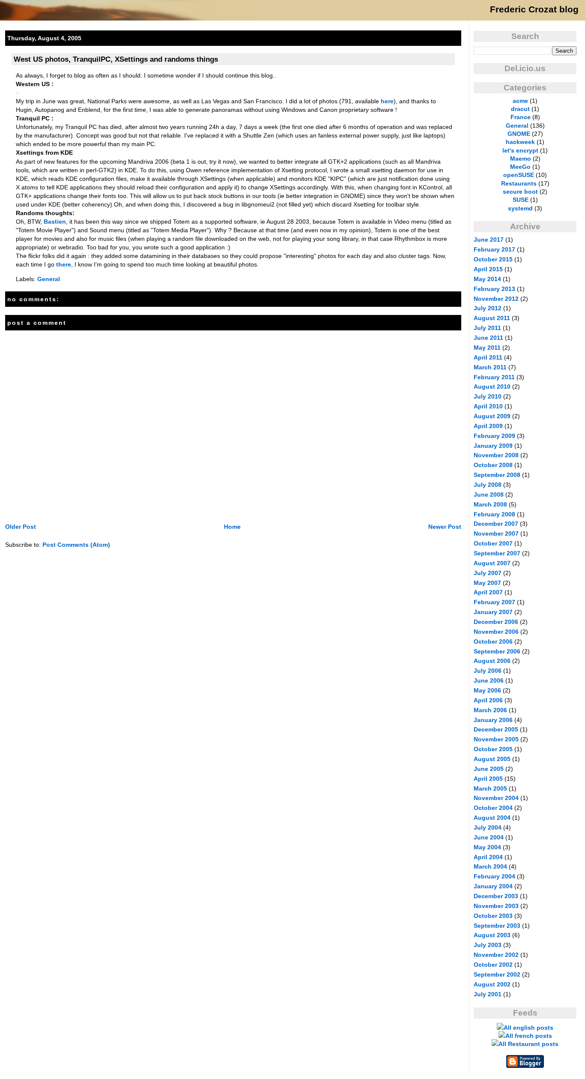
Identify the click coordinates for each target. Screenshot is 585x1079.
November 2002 (496, 954)
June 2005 (489, 768)
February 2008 (494, 514)
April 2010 (488, 406)
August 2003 (492, 935)
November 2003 (496, 905)
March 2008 (490, 504)
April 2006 (488, 700)
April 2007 (488, 592)
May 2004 (487, 847)
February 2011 (494, 377)
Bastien (55, 221)
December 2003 (496, 896)
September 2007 (497, 553)
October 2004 (493, 807)
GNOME (518, 133)
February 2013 (494, 288)
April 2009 (488, 426)
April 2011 (488, 357)
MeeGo (520, 166)
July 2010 (487, 396)
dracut (520, 108)
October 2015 (493, 259)
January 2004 (493, 886)
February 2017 (494, 249)
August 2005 (492, 758)
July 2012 (487, 308)
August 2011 (492, 318)
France (520, 117)
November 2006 (496, 631)
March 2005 (490, 788)
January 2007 (493, 611)
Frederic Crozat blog (534, 9)
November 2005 (496, 739)
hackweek (520, 141)
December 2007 (496, 523)
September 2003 (497, 925)
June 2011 (488, 337)
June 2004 (489, 837)
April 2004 (488, 857)
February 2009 (494, 435)
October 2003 (493, 915)
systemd (520, 208)
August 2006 (492, 660)
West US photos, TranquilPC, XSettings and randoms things (116, 59)
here (387, 101)
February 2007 (494, 602)
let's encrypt (520, 150)
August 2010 (492, 386)
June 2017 (489, 239)
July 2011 (487, 327)
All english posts (528, 1027)
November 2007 (496, 533)
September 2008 (497, 474)
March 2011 (490, 367)
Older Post (20, 526)
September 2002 (497, 974)
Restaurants (519, 183)
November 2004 (496, 797)
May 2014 (487, 279)
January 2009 (493, 445)
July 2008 (487, 484)
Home (232, 526)
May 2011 (487, 347)
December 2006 (496, 621)
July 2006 (487, 670)
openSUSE (518, 174)
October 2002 (493, 964)
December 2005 (496, 729)
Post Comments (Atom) (76, 544)
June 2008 (489, 494)
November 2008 (496, 455)
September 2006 (497, 651)
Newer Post (444, 526)
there (63, 264)
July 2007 (487, 572)
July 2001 (487, 994)
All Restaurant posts (528, 1043)
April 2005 (488, 778)
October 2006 (493, 641)
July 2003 (487, 944)
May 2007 (487, 582)
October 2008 (493, 465)
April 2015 (488, 269)
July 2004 (487, 827)
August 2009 (492, 416)
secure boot (520, 191)
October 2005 (493, 749)
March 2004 (490, 866)
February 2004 (494, 876)
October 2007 (493, 543)
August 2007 (492, 563)
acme (520, 100)
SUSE (520, 199)
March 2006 (490, 710)
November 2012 (496, 298)
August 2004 (492, 817)
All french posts (528, 1035)
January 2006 (493, 719)
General (48, 279)
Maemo (520, 158)
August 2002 (492, 984)
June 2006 (489, 680)
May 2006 (487, 690)
